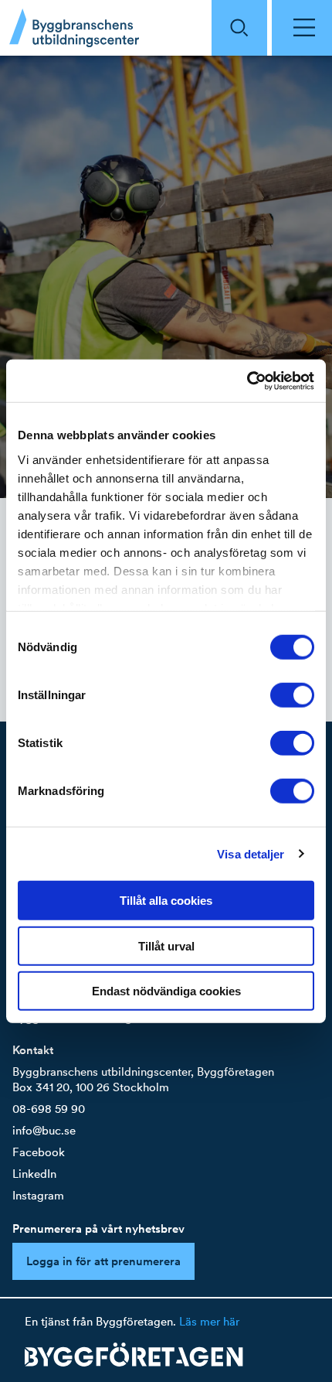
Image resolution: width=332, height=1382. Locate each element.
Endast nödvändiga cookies (166, 991)
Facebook (38, 1152)
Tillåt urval (166, 945)
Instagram (38, 1195)
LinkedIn (34, 1173)
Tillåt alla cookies (166, 900)
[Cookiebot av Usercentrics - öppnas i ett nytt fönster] (246, 380)
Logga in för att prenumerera (103, 1261)
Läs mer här (209, 1321)
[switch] (292, 695)
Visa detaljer (250, 853)
